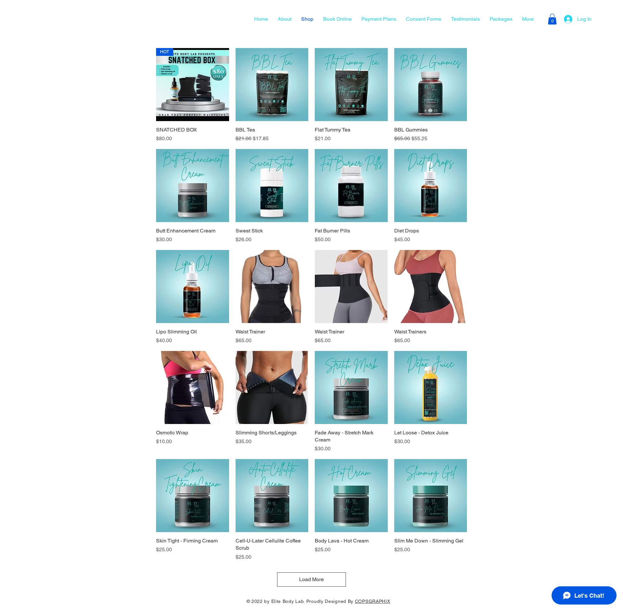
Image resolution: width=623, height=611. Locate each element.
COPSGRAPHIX (372, 601)
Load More (311, 579)
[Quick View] (272, 84)
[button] (552, 19)
